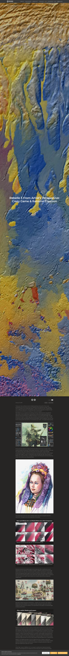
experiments (50, 1)
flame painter (28, 1)
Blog (3, 5)
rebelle (22, 1)
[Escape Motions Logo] (10, 1)
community (41, 1)
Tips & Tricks (51, 402)
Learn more (19, 654)
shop (55, 1)
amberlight (35, 1)
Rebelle (46, 402)
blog (46, 1)
